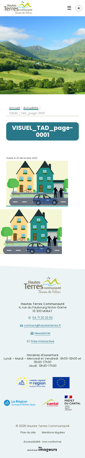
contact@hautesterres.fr (42, 326)
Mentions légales (53, 432)
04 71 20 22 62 (42, 318)
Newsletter (43, 333)
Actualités (30, 108)
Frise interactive (42, 341)
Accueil (14, 108)
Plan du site (28, 432)
